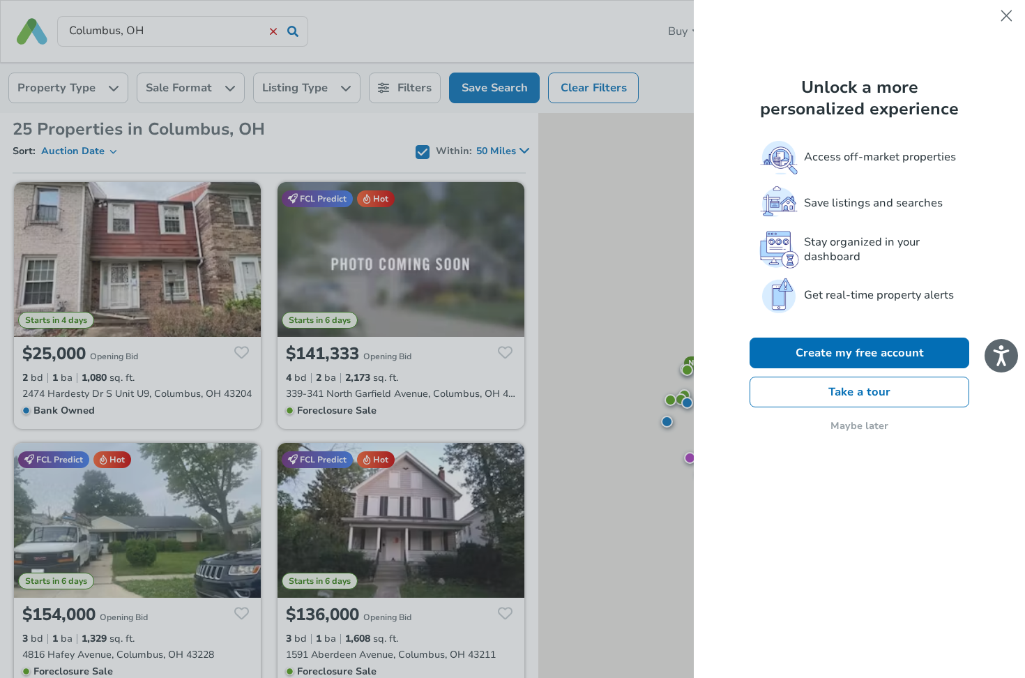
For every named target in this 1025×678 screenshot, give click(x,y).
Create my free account (860, 353)
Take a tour (859, 392)
